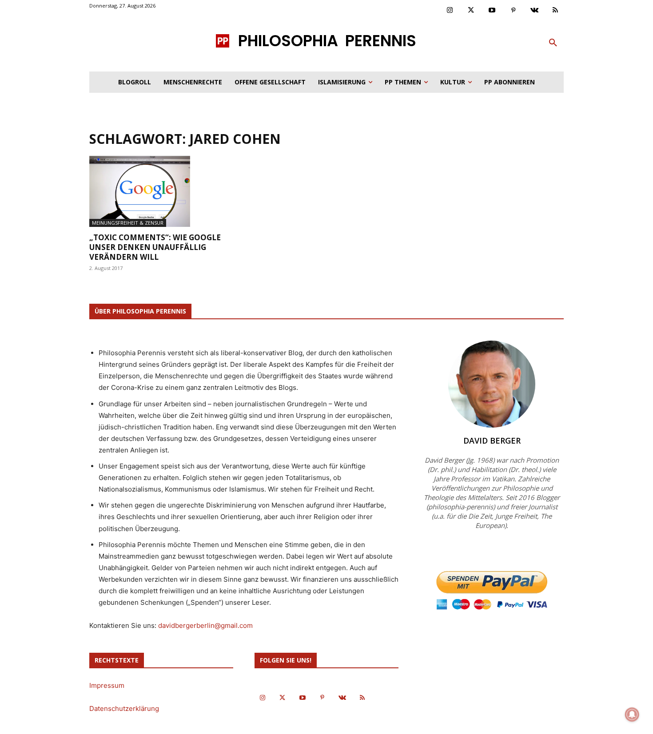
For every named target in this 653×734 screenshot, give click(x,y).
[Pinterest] (513, 10)
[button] (553, 43)
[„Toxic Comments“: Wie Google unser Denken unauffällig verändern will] (161, 191)
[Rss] (555, 10)
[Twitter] (471, 10)
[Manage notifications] (632, 714)
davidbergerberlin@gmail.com (205, 625)
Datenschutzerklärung (124, 708)
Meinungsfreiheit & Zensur (127, 222)
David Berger (492, 440)
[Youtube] (492, 10)
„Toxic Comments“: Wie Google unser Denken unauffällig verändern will (155, 247)
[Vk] (534, 10)
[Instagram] (450, 10)
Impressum (106, 685)
